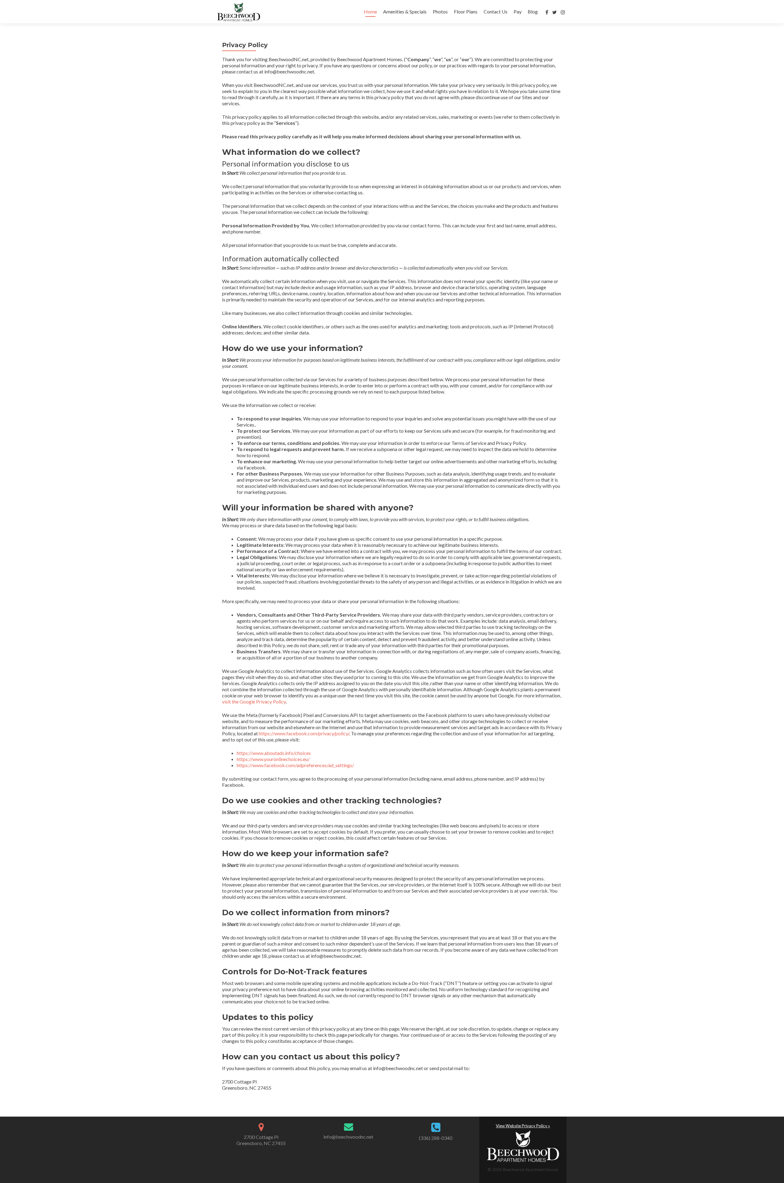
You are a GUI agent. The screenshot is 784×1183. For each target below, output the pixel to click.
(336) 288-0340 (435, 1138)
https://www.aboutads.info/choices (274, 753)
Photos (440, 11)
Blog (533, 11)
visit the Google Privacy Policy (254, 701)
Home (370, 11)
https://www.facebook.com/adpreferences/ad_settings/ (295, 765)
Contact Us (495, 11)
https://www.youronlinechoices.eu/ (273, 759)
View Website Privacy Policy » (523, 1125)
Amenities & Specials (405, 11)
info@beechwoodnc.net (348, 1137)
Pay (518, 11)
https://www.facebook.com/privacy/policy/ (304, 733)
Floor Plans (465, 11)
